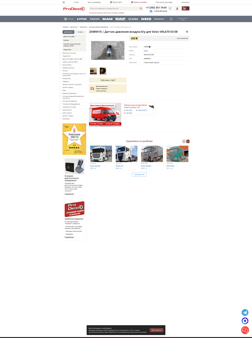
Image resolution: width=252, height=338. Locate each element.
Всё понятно (156, 330)
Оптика (65, 71)
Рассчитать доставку (164, 2)
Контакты (185, 2)
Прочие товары (68, 87)
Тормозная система (69, 107)
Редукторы (67, 49)
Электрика (66, 119)
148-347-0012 (142, 110)
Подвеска (66, 81)
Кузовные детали (68, 68)
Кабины (66, 40)
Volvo (146, 51)
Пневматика (67, 78)
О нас (76, 2)
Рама (64, 90)
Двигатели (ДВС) (69, 36)
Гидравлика (66, 56)
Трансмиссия (67, 110)
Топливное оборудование (71, 104)
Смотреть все (139, 174)
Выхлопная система (69, 53)
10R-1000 (129, 110)
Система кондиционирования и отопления (73, 97)
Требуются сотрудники (74, 219)
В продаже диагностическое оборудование (72, 178)
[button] (187, 141)
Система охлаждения (70, 101)
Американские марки (183, 19)
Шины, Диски (67, 113)
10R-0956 (129, 113)
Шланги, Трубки (68, 116)
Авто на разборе (94, 2)
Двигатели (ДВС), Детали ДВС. (73, 59)
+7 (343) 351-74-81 (156, 7)
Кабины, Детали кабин (70, 62)
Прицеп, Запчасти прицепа (72, 84)
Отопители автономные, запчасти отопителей (74, 74)
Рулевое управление (69, 93)
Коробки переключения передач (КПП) (71, 45)
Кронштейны (67, 65)
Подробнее (69, 194)
